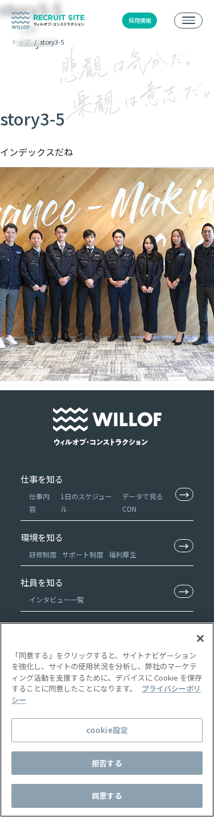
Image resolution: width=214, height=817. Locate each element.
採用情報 (139, 20)
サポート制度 (82, 554)
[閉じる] (200, 638)
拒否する (107, 763)
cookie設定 (107, 730)
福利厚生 (122, 554)
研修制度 (42, 554)
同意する (107, 795)
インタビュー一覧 (56, 599)
